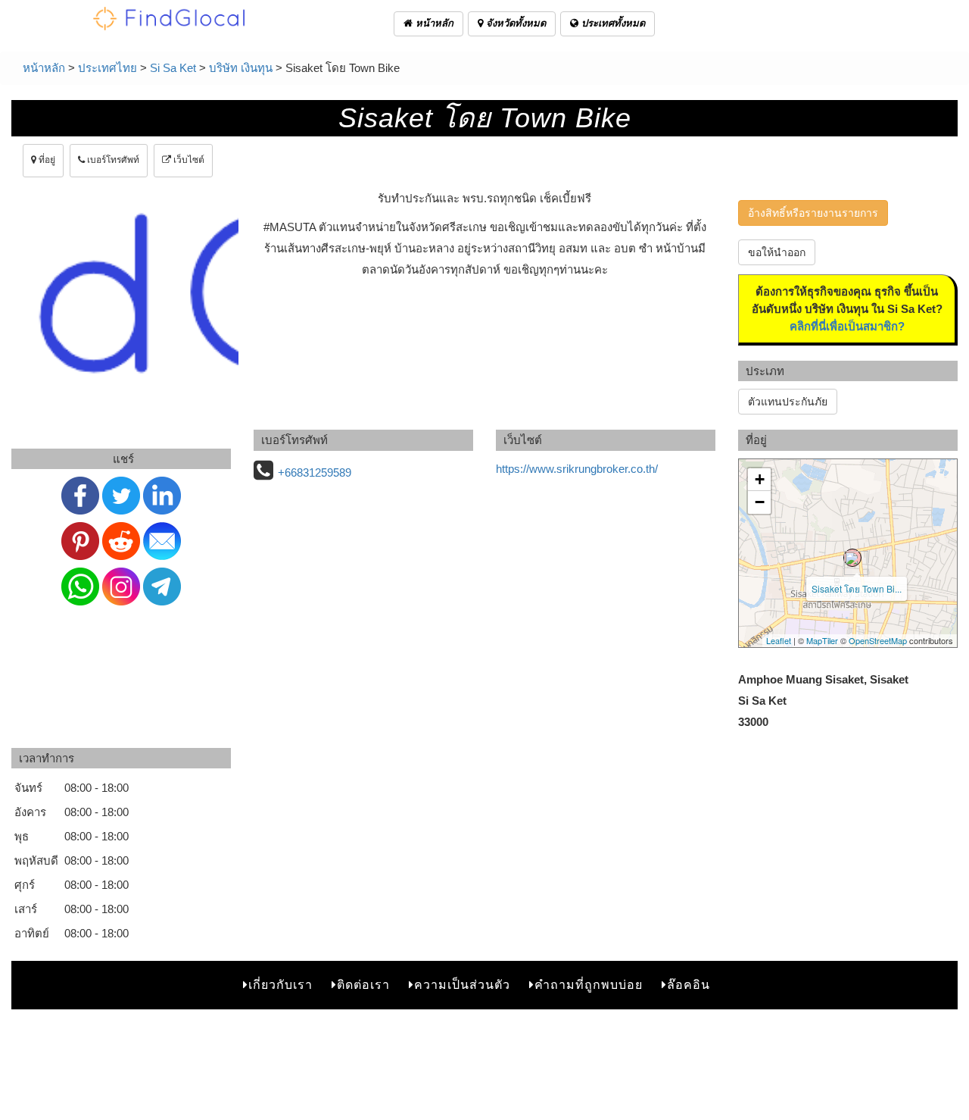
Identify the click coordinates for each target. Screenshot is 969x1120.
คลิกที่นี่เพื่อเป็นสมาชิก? (847, 326)
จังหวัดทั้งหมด (514, 23)
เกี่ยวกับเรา (280, 984)
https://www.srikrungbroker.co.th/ (577, 468)
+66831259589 (314, 472)
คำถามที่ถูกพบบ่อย (588, 984)
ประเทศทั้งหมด (611, 23)
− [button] (760, 502)
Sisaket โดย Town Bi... (857, 588)
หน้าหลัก (433, 23)
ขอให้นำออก (776, 252)
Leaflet (778, 640)
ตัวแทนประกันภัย (787, 402)
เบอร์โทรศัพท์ (112, 160)
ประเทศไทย (107, 67)
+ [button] (760, 479)
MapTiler (822, 640)
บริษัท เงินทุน (241, 67)
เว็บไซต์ (187, 160)
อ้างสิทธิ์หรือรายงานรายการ (813, 213)
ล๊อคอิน (688, 984)
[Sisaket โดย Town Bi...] (852, 558)
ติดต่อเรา (363, 984)
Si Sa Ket (173, 67)
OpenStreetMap (878, 640)
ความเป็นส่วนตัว (462, 984)
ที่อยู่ (45, 160)
